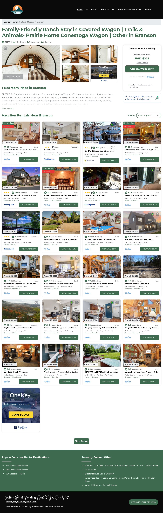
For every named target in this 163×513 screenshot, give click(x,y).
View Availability (29, 159)
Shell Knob (55, 377)
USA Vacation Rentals (15, 474)
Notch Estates (56, 200)
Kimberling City (138, 289)
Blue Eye (95, 244)
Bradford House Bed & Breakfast (99, 151)
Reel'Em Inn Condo (12, 239)
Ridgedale (136, 377)
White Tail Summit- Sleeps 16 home (20, 195)
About (148, 9)
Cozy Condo (49, 150)
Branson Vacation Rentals (16, 466)
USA (23, 22)
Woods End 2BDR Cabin (95, 195)
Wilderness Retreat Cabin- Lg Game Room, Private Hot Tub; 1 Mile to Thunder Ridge (120, 479)
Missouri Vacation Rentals (16, 470)
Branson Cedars (138, 155)
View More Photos (13, 76)
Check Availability (142, 68)
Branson (40, 22)
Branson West (56, 155)
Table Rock (15, 200)
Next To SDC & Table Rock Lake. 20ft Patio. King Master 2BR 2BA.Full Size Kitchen (121, 466)
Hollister (54, 244)
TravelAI (35, 506)
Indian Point (15, 155)
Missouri (30, 22)
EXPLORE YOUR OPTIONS (143, 502)
